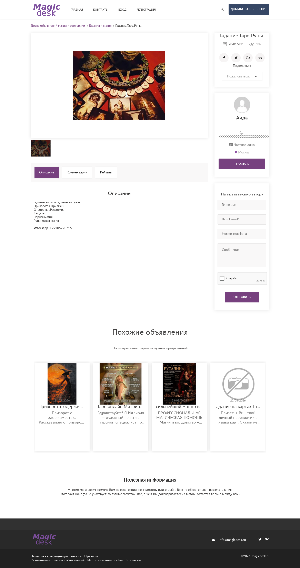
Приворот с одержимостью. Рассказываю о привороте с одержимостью (62, 407)
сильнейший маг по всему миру (179, 407)
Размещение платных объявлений (58, 560)
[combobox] (242, 76)
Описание (46, 172)
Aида (242, 118)
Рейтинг (106, 172)
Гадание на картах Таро (237, 407)
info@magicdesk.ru (232, 540)
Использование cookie (105, 560)
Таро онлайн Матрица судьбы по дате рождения (120, 407)
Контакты (133, 560)
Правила (91, 556)
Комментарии (77, 172)
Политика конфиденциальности (56, 556)
